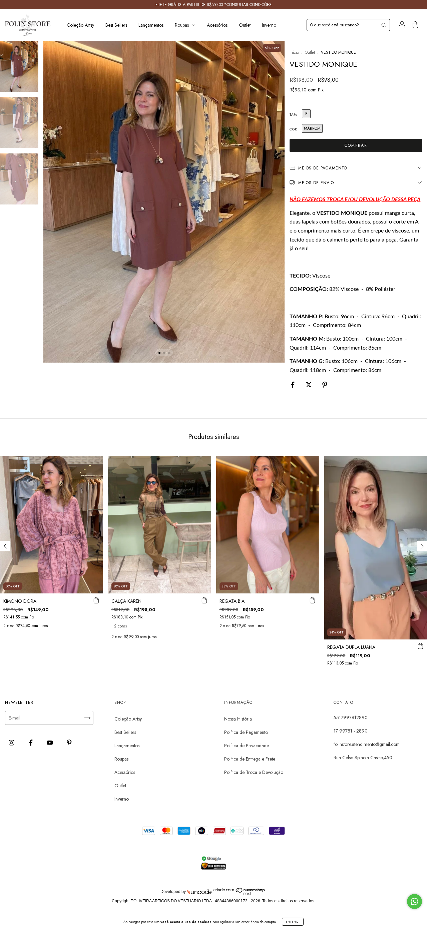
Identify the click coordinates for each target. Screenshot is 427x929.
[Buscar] (383, 25)
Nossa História (238, 719)
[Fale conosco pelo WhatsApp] (414, 901)
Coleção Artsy (80, 25)
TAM (293, 114)
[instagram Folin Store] (12, 743)
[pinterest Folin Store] (69, 743)
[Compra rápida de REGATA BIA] (312, 600)
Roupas (182, 25)
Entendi (293, 922)
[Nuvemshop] (239, 893)
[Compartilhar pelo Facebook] (293, 385)
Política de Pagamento (246, 732)
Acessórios (217, 25)
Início (294, 52)
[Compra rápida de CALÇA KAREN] (204, 600)
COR (293, 129)
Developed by (173, 891)
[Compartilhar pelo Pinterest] (325, 385)
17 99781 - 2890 (351, 731)
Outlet (245, 25)
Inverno (269, 25)
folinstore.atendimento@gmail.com (367, 744)
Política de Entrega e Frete (249, 759)
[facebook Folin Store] (31, 743)
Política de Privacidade (246, 745)
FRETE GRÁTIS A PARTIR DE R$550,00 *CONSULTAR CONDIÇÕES (213, 5)
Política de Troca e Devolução (253, 772)
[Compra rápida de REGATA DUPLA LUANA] (420, 646)
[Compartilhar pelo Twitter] (309, 385)
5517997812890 (351, 717)
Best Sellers (116, 25)
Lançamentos (150, 25)
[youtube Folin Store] (50, 743)
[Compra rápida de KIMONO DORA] (96, 600)
